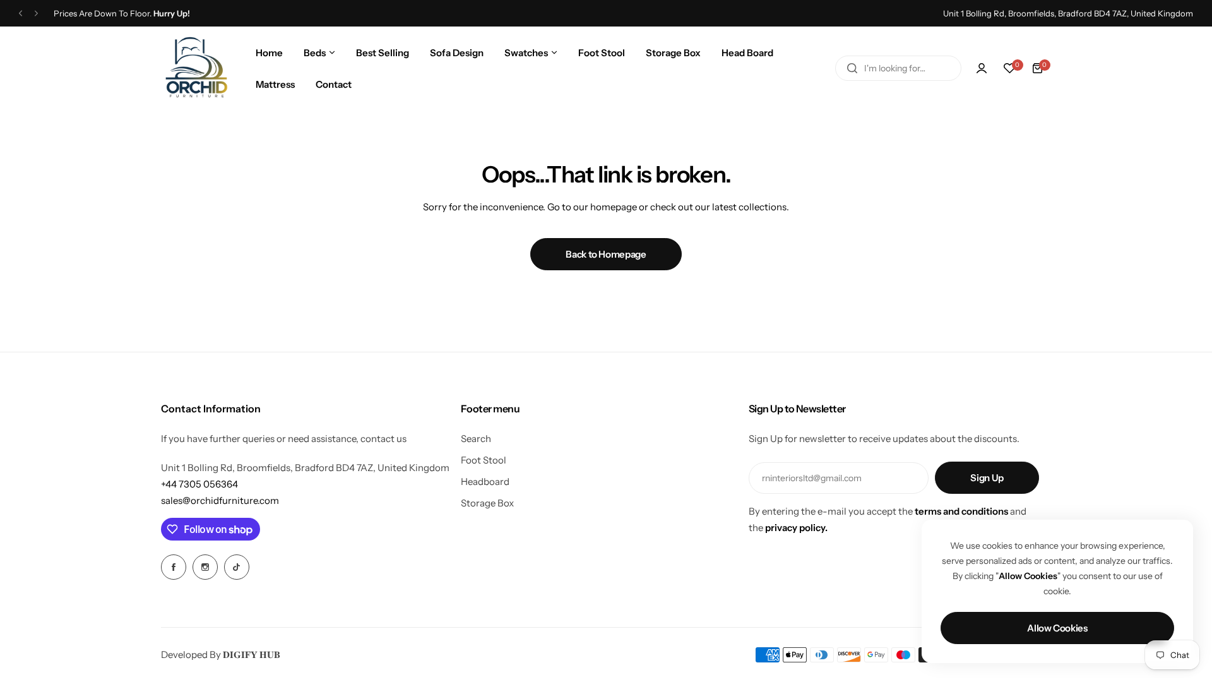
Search (476, 439)
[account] (981, 68)
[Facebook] (173, 567)
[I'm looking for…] (852, 68)
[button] (20, 13)
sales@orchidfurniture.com (220, 500)
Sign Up (986, 478)
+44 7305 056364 (199, 484)
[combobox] (898, 68)
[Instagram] (205, 567)
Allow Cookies (1057, 628)
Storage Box (487, 503)
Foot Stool (483, 460)
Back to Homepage (606, 254)
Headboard (485, 482)
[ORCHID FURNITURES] (196, 68)
